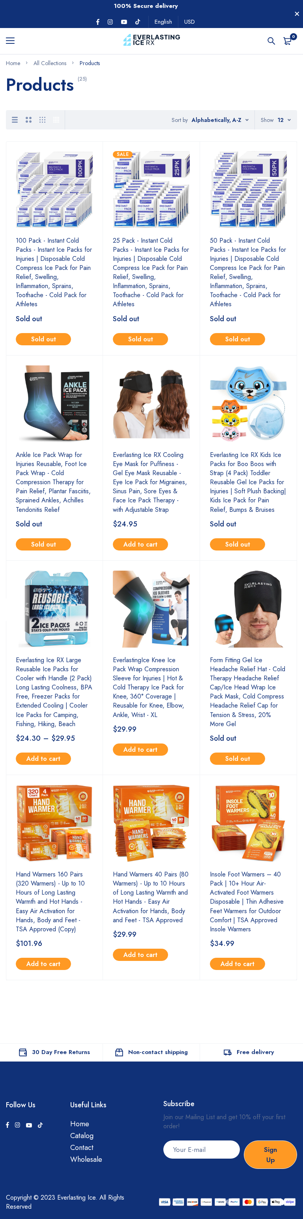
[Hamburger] (13, 41)
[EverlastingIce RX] (151, 41)
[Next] (175, 1002)
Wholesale (86, 1159)
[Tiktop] (137, 21)
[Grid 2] (29, 120)
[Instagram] (110, 22)
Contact (82, 1147)
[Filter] (10, 609)
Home (79, 1124)
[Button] (271, 41)
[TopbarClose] (297, 14)
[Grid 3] (42, 120)
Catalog (82, 1136)
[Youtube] (124, 21)
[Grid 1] (15, 120)
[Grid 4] (56, 120)
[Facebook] (97, 22)
